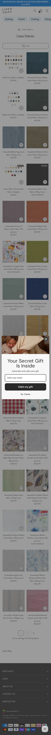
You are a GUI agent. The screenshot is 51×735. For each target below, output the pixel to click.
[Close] (45, 339)
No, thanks (25, 394)
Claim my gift (25, 386)
